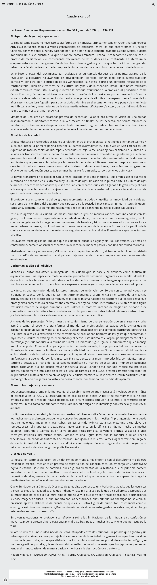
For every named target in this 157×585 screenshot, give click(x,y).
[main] (78, 16)
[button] (3, 4)
